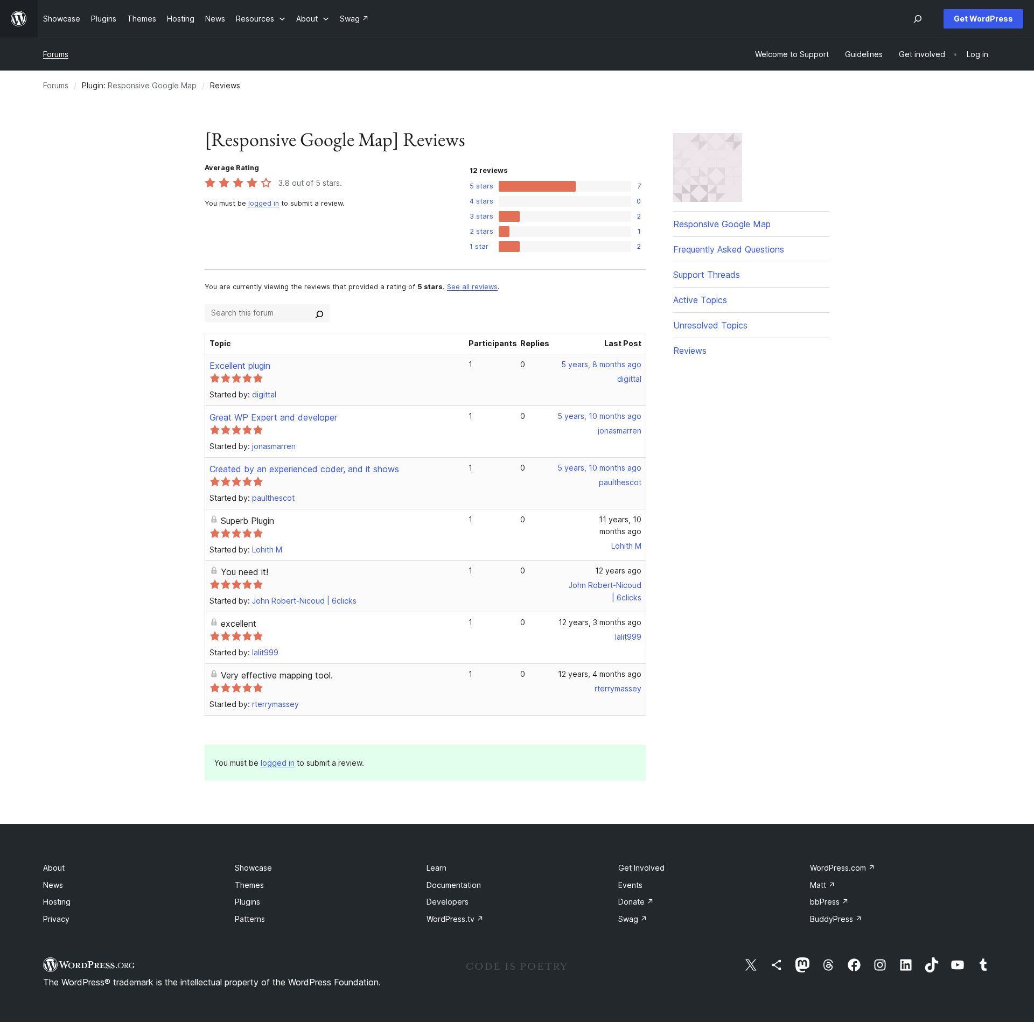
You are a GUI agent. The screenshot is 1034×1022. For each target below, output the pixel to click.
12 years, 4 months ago (599, 673)
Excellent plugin (239, 365)
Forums (55, 54)
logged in (263, 203)
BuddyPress (836, 918)
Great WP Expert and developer (273, 417)
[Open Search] (918, 19)
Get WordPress (983, 18)
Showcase (253, 867)
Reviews (690, 350)
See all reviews (472, 287)
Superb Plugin (247, 520)
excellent (238, 623)
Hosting (57, 901)
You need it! (244, 571)
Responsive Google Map (152, 85)
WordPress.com (842, 867)
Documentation (454, 885)
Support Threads (706, 274)
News (53, 885)
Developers (448, 901)
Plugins (247, 901)
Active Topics (700, 300)
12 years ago (618, 570)
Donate (636, 901)
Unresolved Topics (710, 325)
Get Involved (641, 867)
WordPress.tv (455, 918)
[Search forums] (319, 312)
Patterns (250, 918)
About (54, 867)
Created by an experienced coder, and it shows (304, 469)
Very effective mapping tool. (277, 675)
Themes (249, 885)
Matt (822, 885)
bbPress (829, 901)
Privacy (56, 918)
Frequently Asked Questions (728, 249)
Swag (632, 918)
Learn (436, 867)
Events (630, 885)
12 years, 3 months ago (599, 622)
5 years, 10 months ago (599, 416)
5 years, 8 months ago (601, 364)
